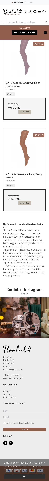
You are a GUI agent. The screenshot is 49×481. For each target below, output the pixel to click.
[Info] (39, 12)
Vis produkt (24, 111)
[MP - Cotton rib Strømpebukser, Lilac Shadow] (24, 58)
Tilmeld (24, 429)
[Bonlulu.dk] (12, 12)
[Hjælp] (25, 12)
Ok (24, 476)
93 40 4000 (17, 375)
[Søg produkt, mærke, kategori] (46, 22)
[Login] (30, 12)
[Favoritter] (34, 12)
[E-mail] (24, 417)
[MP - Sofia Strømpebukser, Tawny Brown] (24, 149)
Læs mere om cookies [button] (15, 469)
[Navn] (24, 410)
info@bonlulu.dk (15, 378)
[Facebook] (5, 443)
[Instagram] (11, 443)
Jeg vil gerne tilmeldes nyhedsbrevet (20, 423)
